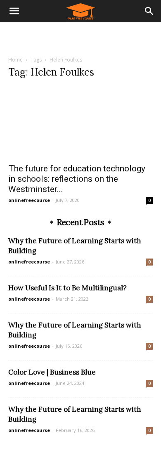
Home (15, 59)
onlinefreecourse (29, 200)
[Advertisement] (80, 36)
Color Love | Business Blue (52, 372)
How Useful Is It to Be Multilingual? (67, 287)
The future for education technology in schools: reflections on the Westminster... (76, 179)
